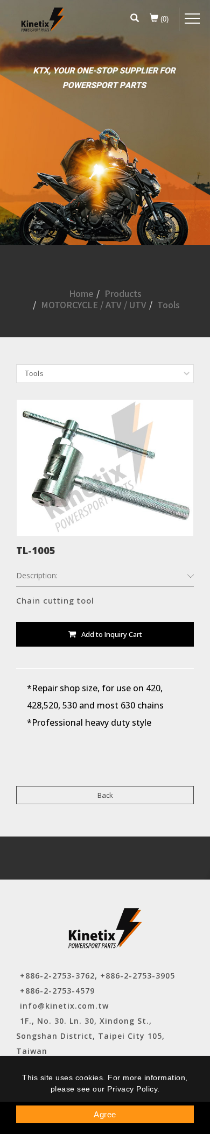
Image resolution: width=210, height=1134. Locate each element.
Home (81, 293)
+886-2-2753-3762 (57, 975)
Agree (105, 1114)
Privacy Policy (132, 1089)
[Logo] (43, 19)
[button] (134, 19)
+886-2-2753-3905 (137, 975)
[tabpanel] (105, 122)
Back (105, 795)
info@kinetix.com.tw (64, 1006)
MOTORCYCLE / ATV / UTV (93, 304)
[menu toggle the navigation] (192, 19)
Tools (168, 304)
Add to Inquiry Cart (111, 634)
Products (123, 293)
